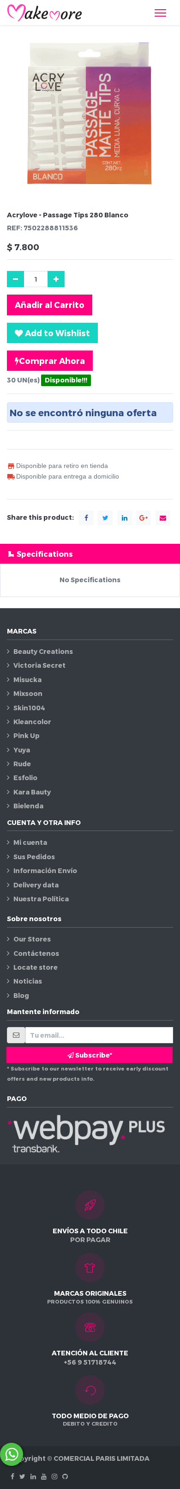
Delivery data (36, 885)
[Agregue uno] (56, 279)
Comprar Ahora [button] (52, 360)
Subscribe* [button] (93, 1055)
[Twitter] (22, 1476)
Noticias (27, 981)
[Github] (65, 1476)
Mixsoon (27, 693)
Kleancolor (32, 722)
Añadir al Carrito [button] (49, 304)
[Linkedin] (33, 1476)
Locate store (35, 967)
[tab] (90, 554)
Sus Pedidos (34, 857)
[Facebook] (12, 1476)
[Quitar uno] (15, 279)
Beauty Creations (43, 651)
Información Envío (45, 870)
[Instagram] (54, 1476)
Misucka (27, 679)
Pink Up (26, 735)
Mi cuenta (30, 842)
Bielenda (28, 806)
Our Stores (32, 939)
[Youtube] (44, 1476)
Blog (21, 995)
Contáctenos (36, 953)
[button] (52, 333)
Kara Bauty (32, 792)
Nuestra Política (41, 899)
